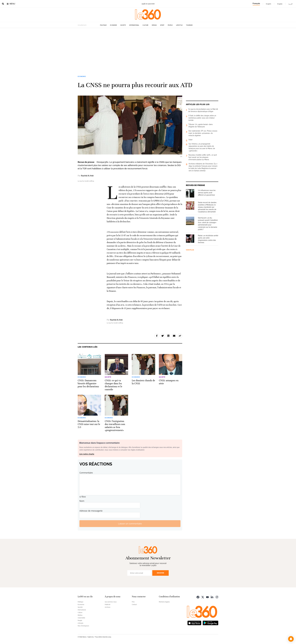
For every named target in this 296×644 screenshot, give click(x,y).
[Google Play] (210, 623)
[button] (291, 639)
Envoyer (160, 573)
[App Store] (194, 623)
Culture (145, 25)
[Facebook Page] (198, 597)
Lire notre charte (86, 454)
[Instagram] (217, 597)
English (268, 4)
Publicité (107, 604)
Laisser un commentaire (130, 523)
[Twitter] (202, 597)
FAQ (133, 602)
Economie (113, 25)
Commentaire (86, 472)
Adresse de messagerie (91, 511)
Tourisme (189, 25)
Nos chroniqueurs (83, 626)
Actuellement (82, 25)
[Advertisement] (148, 50)
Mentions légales (164, 602)
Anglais (279, 4)
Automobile (81, 618)
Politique (103, 25)
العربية (290, 4)
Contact (134, 604)
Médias (154, 25)
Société (123, 25)
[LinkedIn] (212, 597)
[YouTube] (207, 597)
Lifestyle (179, 25)
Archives (107, 607)
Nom (81, 501)
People (170, 25)
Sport (162, 25)
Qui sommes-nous (111, 602)
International (134, 25)
